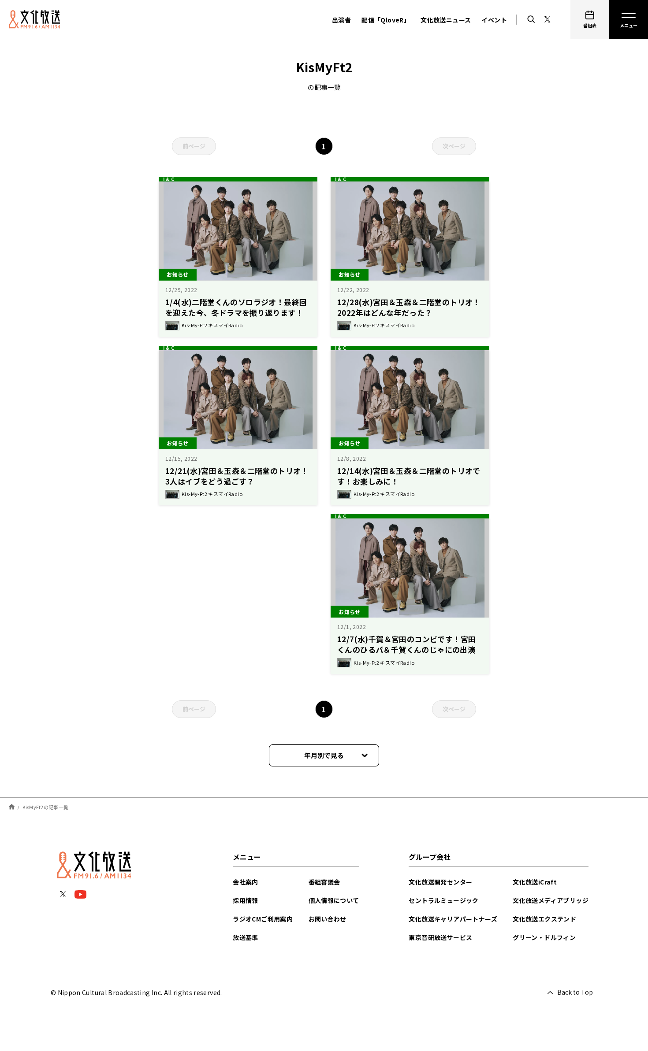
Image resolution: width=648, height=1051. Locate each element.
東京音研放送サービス (440, 937)
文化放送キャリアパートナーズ (453, 918)
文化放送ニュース (446, 19)
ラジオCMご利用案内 (263, 918)
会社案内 (245, 881)
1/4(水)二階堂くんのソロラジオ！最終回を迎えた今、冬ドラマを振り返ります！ (236, 307)
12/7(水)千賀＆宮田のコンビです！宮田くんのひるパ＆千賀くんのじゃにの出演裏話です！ (406, 649)
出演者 (341, 19)
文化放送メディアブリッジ (550, 900)
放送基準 (245, 937)
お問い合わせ (327, 918)
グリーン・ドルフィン (544, 937)
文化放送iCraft (535, 881)
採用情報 (245, 900)
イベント (494, 19)
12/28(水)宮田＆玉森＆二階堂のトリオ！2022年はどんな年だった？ (408, 307)
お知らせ (178, 274)
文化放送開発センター (440, 881)
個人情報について (334, 900)
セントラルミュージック (443, 900)
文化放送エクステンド (544, 918)
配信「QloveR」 (385, 19)
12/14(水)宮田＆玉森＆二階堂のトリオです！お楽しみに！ (408, 476)
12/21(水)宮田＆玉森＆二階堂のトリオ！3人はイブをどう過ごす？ (237, 476)
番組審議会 (324, 881)
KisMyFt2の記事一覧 (45, 806)
